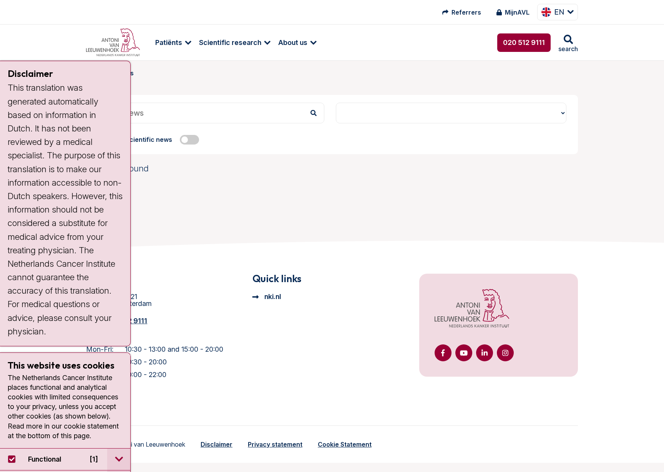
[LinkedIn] (484, 352)
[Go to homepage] (113, 42)
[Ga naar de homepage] (472, 309)
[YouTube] (463, 352)
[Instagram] (505, 352)
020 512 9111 (524, 42)
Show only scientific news (133, 139)
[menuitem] (169, 42)
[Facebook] (443, 352)
